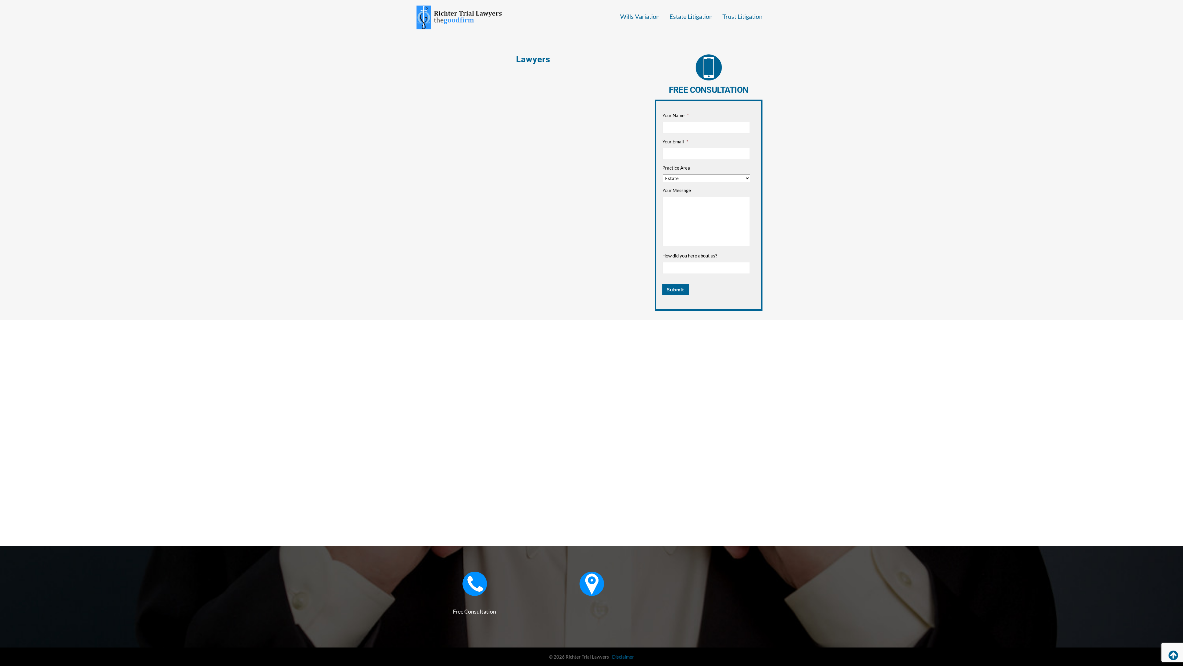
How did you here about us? (689, 255)
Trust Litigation (742, 16)
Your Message (676, 190)
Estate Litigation (691, 16)
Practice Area (676, 168)
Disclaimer (623, 657)
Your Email (675, 141)
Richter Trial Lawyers (459, 17)
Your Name (675, 115)
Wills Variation (640, 16)
